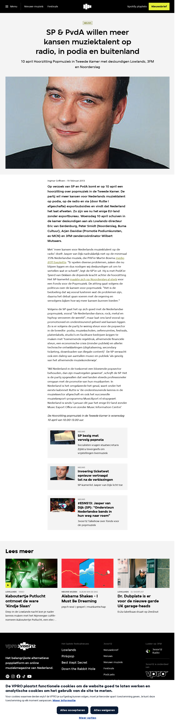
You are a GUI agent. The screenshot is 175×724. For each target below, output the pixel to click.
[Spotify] (7, 676)
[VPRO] (157, 674)
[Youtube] (29, 676)
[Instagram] (13, 676)
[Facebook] (18, 676)
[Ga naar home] (87, 6)
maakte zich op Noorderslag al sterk (93, 279)
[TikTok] (24, 676)
